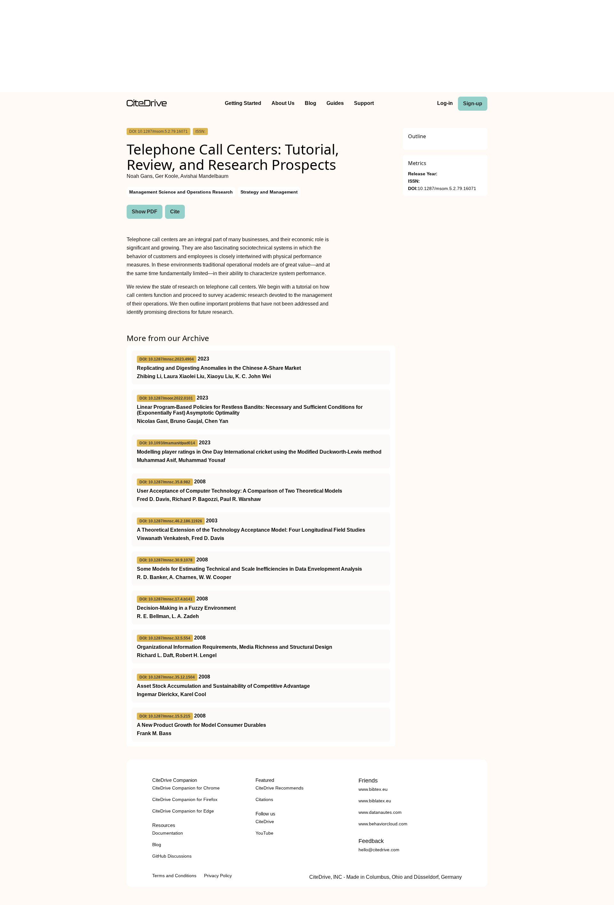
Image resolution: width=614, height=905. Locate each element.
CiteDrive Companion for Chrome (186, 787)
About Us (283, 103)
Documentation (167, 833)
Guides (335, 103)
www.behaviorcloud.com (382, 823)
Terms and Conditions (174, 875)
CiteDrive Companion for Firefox (184, 799)
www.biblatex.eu (374, 800)
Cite (175, 211)
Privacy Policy (218, 875)
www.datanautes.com (380, 812)
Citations (264, 799)
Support (364, 103)
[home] (147, 104)
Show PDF (144, 211)
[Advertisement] (307, 47)
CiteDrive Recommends (279, 787)
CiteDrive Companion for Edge (183, 811)
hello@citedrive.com (378, 849)
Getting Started (243, 103)
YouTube (264, 833)
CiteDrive (265, 821)
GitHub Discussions (172, 856)
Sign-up (472, 103)
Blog (310, 103)
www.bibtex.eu (373, 789)
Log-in (445, 103)
